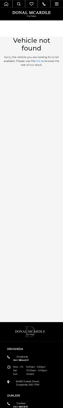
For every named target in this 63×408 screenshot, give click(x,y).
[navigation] (19, 3)
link (38, 61)
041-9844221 (21, 360)
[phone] (44, 3)
